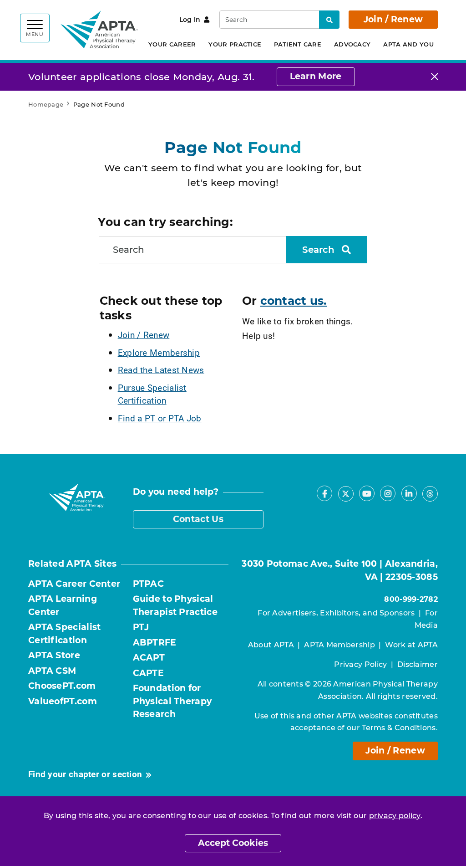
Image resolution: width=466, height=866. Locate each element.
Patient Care (297, 44)
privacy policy (394, 815)
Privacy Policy (360, 664)
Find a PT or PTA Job (160, 418)
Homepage (45, 104)
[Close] (434, 76)
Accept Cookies (233, 843)
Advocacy (352, 44)
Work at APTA (411, 645)
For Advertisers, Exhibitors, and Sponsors (336, 613)
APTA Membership (339, 645)
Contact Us (198, 519)
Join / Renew (393, 19)
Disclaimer (417, 664)
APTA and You (408, 44)
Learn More (316, 76)
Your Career (172, 44)
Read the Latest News (161, 369)
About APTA (271, 645)
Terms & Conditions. (400, 727)
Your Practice (234, 44)
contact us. (293, 300)
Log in (190, 19)
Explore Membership (159, 352)
